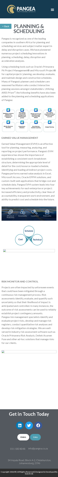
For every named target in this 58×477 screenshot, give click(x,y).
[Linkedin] (20, 425)
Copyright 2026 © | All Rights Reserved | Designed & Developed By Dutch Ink (29, 473)
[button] (52, 9)
